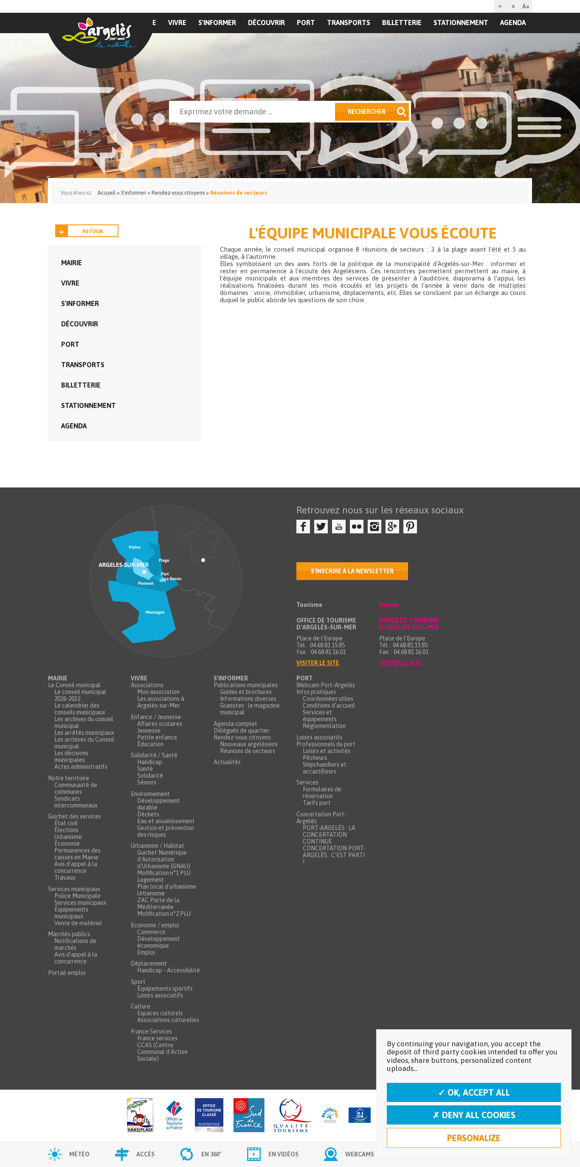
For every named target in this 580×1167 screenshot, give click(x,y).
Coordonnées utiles (328, 698)
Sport (138, 981)
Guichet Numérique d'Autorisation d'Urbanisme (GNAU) (163, 859)
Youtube (339, 526)
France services (157, 1038)
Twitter (321, 526)
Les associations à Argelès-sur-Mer (160, 702)
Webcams (359, 1154)
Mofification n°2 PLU (164, 913)
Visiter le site (317, 663)
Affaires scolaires (159, 723)
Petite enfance (157, 737)
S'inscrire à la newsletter (352, 571)
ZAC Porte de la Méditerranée (158, 903)
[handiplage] (140, 1115)
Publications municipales (246, 685)
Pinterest (410, 526)
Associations (147, 685)
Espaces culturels (160, 1013)
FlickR (356, 526)
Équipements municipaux (71, 913)
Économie (67, 843)
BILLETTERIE (402, 22)
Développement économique (158, 942)
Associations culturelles (168, 1020)
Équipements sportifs (165, 988)
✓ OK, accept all (474, 1092)
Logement (150, 879)
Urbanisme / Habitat (157, 845)
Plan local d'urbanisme (166, 886)
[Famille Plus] (329, 1116)
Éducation (150, 744)
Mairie (71, 262)
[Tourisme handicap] (360, 1116)
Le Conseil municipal (74, 685)
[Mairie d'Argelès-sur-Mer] (100, 41)
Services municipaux (74, 889)
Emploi (146, 952)
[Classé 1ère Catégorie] (209, 1115)
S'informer (217, 22)
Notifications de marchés (75, 944)
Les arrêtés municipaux (84, 732)
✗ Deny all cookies (474, 1115)
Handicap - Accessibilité (168, 970)
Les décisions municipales (71, 756)
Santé (145, 768)
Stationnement (461, 22)
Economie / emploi (155, 925)
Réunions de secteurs (247, 751)
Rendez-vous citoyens (242, 737)
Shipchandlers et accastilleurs (324, 768)
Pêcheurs (315, 757)
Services (307, 782)
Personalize (474, 1138)
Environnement (150, 793)
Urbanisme (68, 836)
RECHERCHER (367, 111)
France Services (151, 1031)
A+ (525, 6)
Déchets (148, 814)
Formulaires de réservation (322, 792)
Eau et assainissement (166, 821)
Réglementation (324, 725)
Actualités (227, 762)
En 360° (211, 1154)
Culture (140, 1006)
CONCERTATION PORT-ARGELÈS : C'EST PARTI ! (334, 855)
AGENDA (513, 22)
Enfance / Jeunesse (156, 717)
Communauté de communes (75, 788)
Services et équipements (320, 715)
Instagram (374, 526)
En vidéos (283, 1154)
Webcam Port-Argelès (325, 685)
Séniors (146, 782)
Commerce (151, 932)
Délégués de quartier (241, 730)
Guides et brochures (246, 691)
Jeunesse (148, 730)
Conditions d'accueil (329, 705)
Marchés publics (69, 934)
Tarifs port (317, 802)
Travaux (65, 877)
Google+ (392, 526)
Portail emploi (66, 972)
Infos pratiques (316, 691)
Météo (79, 1154)
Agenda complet (235, 723)
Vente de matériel (78, 923)
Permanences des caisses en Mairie (77, 854)
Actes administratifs (80, 766)
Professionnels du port (325, 744)
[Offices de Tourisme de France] (174, 1115)
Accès (145, 1154)
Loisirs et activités (326, 751)
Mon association (158, 691)
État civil (66, 823)
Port (306, 22)
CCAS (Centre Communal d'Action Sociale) (162, 1052)
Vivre (177, 22)
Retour (92, 232)
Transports (348, 22)
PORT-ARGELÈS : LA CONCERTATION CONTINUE (329, 834)
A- (500, 6)
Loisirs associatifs (160, 995)
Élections (66, 830)
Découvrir (266, 22)
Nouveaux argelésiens (249, 744)
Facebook (303, 526)
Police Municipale (77, 895)
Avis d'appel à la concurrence (75, 867)
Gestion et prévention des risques (165, 831)
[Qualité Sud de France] (272, 1115)
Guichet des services (74, 816)
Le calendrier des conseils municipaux (79, 709)
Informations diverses (248, 698)
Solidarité (150, 775)
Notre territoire (68, 778)
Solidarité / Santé (154, 755)
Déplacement (149, 963)
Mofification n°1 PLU (164, 873)
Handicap (149, 762)
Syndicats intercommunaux (76, 802)
